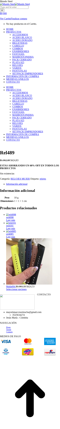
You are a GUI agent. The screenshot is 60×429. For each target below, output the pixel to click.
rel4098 (10, 217)
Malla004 (11, 286)
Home (8, 327)
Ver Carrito (5, 18)
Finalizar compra (19, 18)
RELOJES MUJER (20, 178)
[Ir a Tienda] (30, 427)
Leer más (10, 220)
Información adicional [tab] (16, 184)
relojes (43, 178)
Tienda (8, 330)
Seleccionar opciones (16, 289)
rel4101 (10, 225)
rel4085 (10, 234)
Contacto (9, 332)
